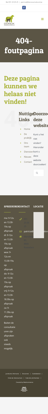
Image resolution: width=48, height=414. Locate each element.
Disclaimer (25, 374)
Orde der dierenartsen (15, 378)
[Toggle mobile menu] (42, 19)
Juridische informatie (12, 374)
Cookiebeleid (36, 374)
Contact (28, 161)
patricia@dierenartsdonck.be (31, 2)
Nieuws (27, 156)
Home (27, 129)
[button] (38, 221)
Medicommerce (28, 382)
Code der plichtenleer (32, 378)
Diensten (28, 151)
